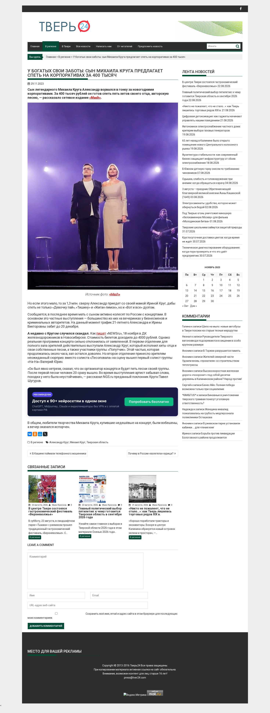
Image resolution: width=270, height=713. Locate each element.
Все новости (83, 46)
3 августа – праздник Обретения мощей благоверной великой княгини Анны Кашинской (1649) (211, 193)
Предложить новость (150, 46)
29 (203, 301)
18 (229, 290)
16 (212, 290)
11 (229, 285)
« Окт (185, 305)
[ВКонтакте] (30, 434)
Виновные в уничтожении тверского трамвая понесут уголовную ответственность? (210, 399)
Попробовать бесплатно (149, 402)
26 (238, 295)
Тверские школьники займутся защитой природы (212, 227)
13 (186, 290)
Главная (34, 46)
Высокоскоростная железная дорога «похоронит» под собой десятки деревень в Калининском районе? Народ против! (212, 374)
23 (212, 295)
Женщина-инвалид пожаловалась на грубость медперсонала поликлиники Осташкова (208, 413)
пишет (101, 333)
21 (195, 295)
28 (195, 301)
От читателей (124, 46)
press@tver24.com (135, 677)
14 (195, 290)
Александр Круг (59, 442)
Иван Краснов (59, 505)
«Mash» (95, 97)
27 (186, 301)
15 (203, 290)
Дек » (193, 305)
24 (220, 295)
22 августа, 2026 (39, 505)
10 (220, 285)
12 (238, 285)
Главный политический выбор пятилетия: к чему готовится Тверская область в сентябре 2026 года (211, 96)
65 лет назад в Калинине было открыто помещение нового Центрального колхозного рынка (210, 144)
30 (212, 301)
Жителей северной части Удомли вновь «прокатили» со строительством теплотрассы (210, 360)
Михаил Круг (77, 442)
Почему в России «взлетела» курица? (150, 453)
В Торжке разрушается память (221, 350)
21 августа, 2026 (140, 505)
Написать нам (103, 46)
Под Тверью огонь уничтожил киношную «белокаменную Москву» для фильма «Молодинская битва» (206, 217)
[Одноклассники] (35, 434)
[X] (45, 434)
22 (203, 295)
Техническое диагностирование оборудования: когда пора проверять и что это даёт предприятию (211, 251)
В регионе (50, 46)
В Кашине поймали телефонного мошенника (59, 453)
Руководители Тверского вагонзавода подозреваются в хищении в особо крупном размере (211, 340)
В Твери (66, 46)
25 (229, 295)
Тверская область (97, 442)
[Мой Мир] (40, 434)
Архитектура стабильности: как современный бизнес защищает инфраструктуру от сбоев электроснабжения (209, 158)
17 (220, 290)
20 (186, 295)
